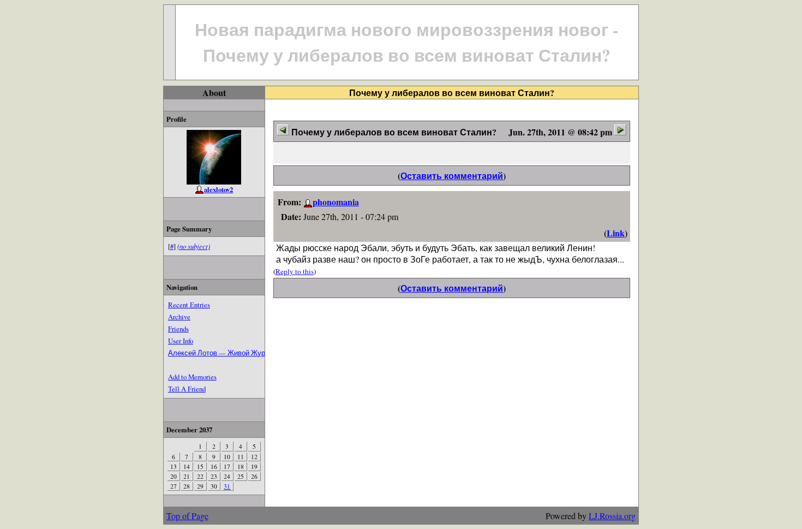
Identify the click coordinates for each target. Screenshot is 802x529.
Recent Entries (189, 305)
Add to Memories (192, 377)
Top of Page (187, 515)
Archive (179, 317)
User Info (180, 341)
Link (616, 233)
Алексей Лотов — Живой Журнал (222, 353)
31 (227, 486)
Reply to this (295, 271)
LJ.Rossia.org (612, 515)
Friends (178, 329)
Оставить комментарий (451, 175)
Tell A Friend (187, 389)
